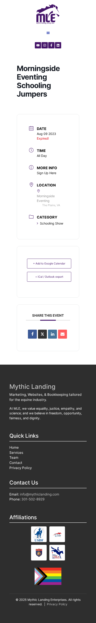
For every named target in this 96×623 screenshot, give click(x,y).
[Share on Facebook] (32, 334)
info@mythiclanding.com (39, 494)
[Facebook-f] (51, 45)
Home (14, 447)
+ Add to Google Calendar (49, 263)
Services (16, 452)
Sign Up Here (46, 173)
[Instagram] (45, 45)
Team (13, 457)
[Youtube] (38, 45)
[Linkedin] (58, 45)
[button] (48, 32)
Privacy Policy (20, 468)
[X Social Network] (42, 334)
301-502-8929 (32, 499)
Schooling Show (51, 223)
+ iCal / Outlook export (49, 276)
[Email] (62, 334)
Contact (15, 463)
